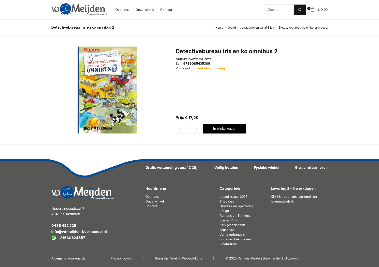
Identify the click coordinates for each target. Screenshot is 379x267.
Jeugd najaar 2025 (233, 197)
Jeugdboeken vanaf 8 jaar (257, 27)
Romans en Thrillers (235, 216)
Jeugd (231, 27)
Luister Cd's (228, 220)
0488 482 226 (63, 225)
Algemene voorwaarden (69, 258)
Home (219, 27)
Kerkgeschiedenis (232, 225)
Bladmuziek (228, 244)
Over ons (122, 10)
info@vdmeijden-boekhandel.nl (79, 232)
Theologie (227, 201)
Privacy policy (121, 258)
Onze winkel (145, 10)
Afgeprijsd (227, 230)
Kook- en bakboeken (235, 239)
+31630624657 (71, 238)
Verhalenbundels (232, 234)
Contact (166, 10)
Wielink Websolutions (186, 258)
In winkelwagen (224, 129)
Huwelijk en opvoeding (236, 206)
